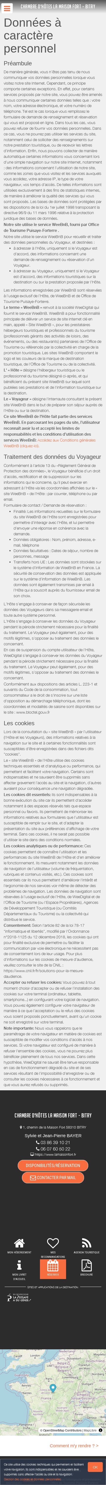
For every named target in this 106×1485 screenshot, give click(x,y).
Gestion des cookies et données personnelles (32, 1479)
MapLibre (90, 1430)
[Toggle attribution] (101, 1430)
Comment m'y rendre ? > (74, 1445)
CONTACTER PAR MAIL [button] (56, 1177)
